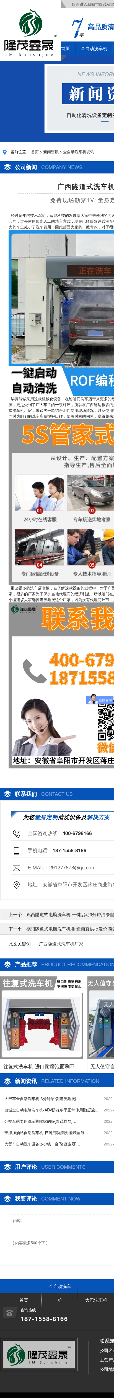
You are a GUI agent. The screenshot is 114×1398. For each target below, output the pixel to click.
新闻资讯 (51, 151)
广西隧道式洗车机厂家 (61, 943)
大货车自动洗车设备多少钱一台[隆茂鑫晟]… (42, 1144)
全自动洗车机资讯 (78, 151)
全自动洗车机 (94, 48)
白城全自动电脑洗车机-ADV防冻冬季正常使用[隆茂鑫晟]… (50, 1110)
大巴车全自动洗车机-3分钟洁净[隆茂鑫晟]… (42, 1098)
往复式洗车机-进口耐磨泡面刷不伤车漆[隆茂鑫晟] (41, 1067)
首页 (35, 151)
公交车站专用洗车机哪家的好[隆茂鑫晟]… (40, 1121)
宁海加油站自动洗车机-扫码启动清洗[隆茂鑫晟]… (46, 1132)
